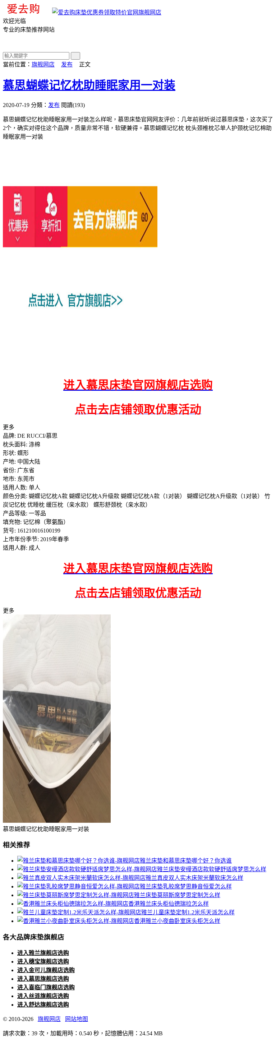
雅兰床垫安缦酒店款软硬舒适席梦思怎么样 (211, 869)
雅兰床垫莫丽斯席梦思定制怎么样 (177, 895)
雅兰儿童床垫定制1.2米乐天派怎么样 (188, 912)
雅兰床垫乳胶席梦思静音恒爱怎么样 (186, 886)
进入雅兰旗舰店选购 (43, 953)
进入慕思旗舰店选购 (43, 979)
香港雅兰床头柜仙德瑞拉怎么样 (168, 904)
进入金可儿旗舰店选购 (46, 970)
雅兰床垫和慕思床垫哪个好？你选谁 (186, 861)
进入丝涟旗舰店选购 (43, 996)
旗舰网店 (149, 12)
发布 (67, 64)
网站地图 (76, 1019)
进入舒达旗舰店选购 (43, 1005)
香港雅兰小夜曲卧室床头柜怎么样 (177, 921)
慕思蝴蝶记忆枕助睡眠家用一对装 (89, 85)
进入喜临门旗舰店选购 (46, 987)
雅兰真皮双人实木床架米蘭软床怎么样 (194, 878)
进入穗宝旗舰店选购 (43, 961)
